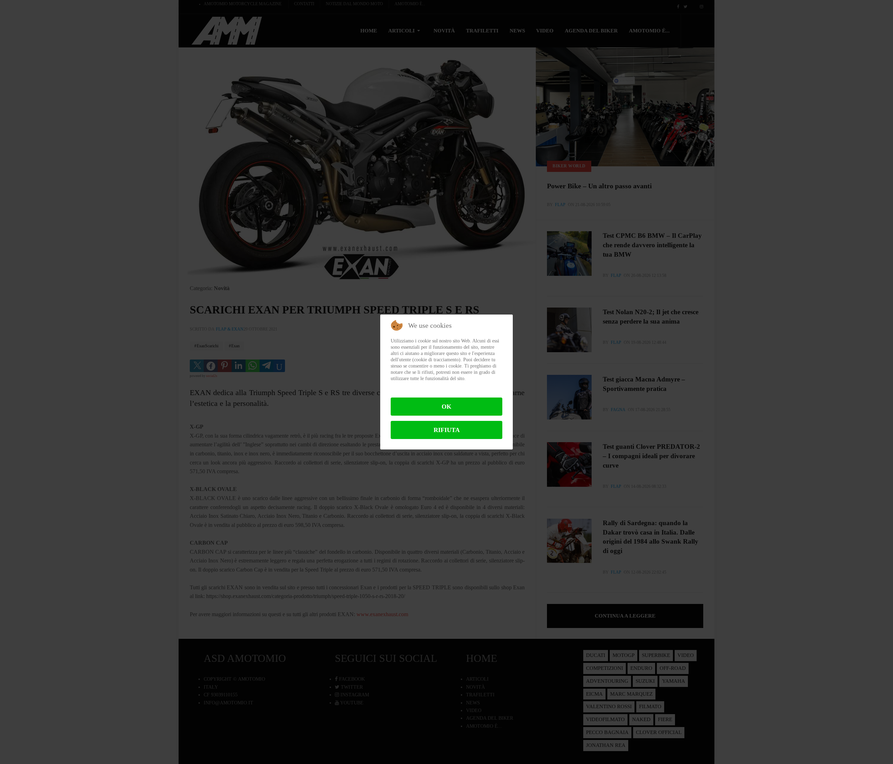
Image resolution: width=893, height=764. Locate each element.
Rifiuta (447, 429)
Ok (446, 406)
